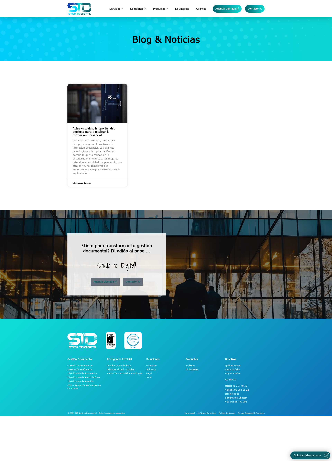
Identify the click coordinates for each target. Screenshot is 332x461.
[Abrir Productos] (167, 9)
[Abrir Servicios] (122, 9)
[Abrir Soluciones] (145, 9)
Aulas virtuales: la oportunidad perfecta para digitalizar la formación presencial (94, 132)
